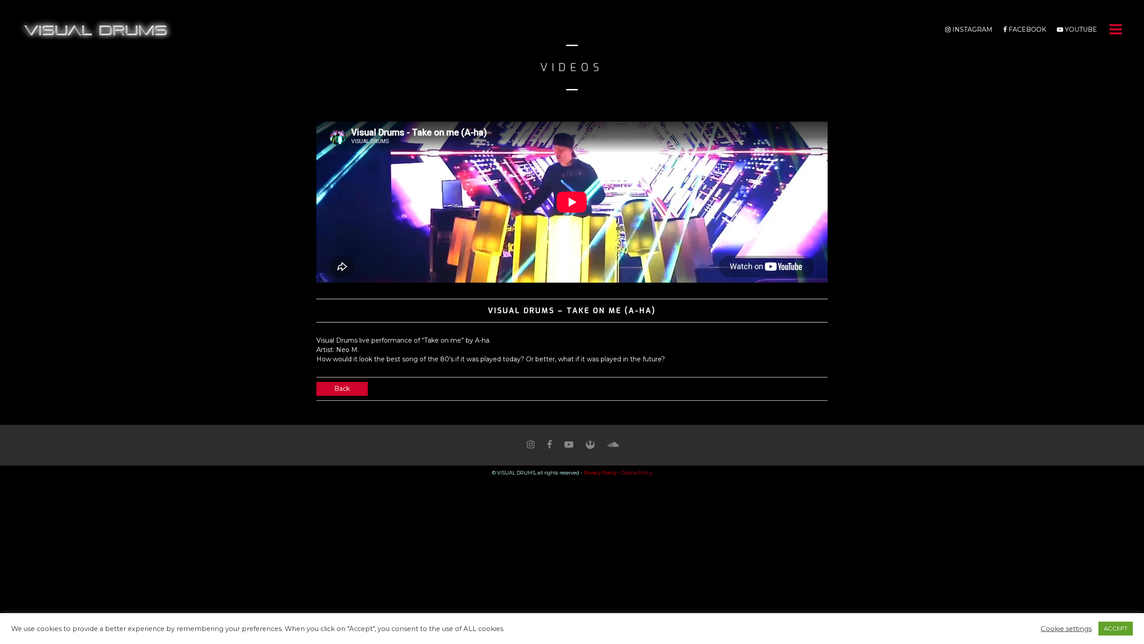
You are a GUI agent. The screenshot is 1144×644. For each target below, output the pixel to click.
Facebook (1026, 29)
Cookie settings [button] (1066, 629)
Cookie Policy (636, 473)
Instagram (972, 29)
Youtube (1080, 29)
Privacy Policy (600, 473)
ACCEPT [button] (1115, 628)
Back (342, 389)
